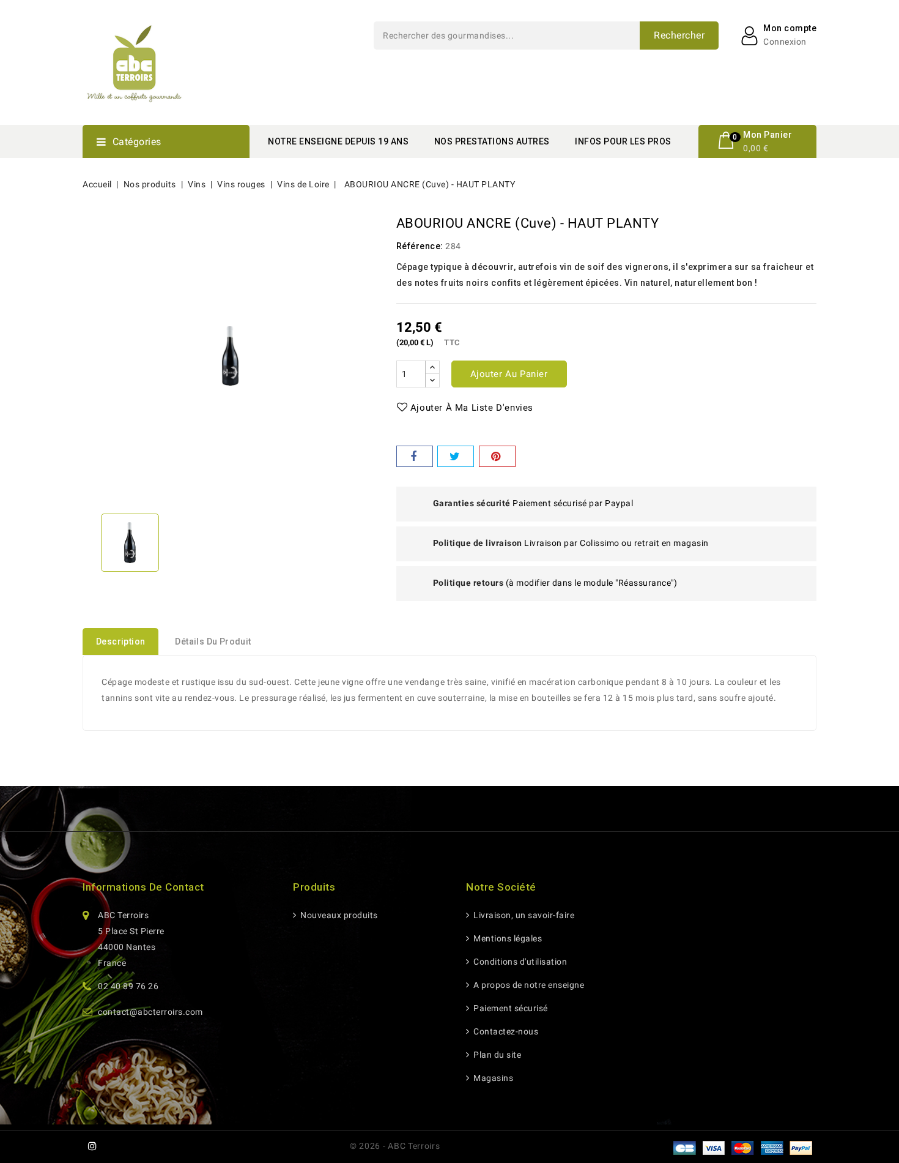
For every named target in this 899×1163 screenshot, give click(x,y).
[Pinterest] (497, 456)
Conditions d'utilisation (519, 962)
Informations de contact (143, 887)
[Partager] (414, 456)
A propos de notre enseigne (528, 985)
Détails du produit (213, 641)
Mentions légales (507, 938)
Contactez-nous (505, 1031)
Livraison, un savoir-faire (523, 915)
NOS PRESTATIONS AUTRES (492, 141)
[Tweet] (455, 456)
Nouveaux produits (338, 915)
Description (120, 641)
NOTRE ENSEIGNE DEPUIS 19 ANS (338, 141)
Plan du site (496, 1055)
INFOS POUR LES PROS (623, 141)
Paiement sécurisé (510, 1008)
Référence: (419, 246)
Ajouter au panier (509, 374)
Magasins (492, 1078)
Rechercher (679, 35)
